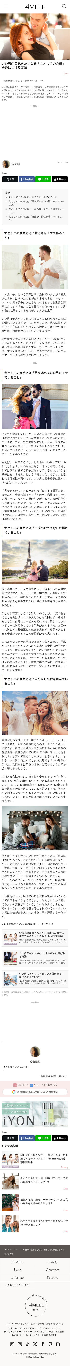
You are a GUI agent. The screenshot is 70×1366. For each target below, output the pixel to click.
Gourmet (52, 1270)
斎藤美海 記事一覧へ (52, 1076)
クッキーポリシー (12, 1331)
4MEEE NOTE (17, 1285)
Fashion (18, 1262)
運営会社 (60, 1331)
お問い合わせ (37, 1324)
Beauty (52, 1262)
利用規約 (12, 1328)
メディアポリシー (27, 1328)
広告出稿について (55, 1324)
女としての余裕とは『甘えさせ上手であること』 (34, 197)
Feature (52, 1277)
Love (17, 1270)
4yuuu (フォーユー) (21, 1335)
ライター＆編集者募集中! (45, 1335)
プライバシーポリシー (49, 1328)
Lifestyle (17, 1277)
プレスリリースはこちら (17, 1324)
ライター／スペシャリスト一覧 (38, 1331)
